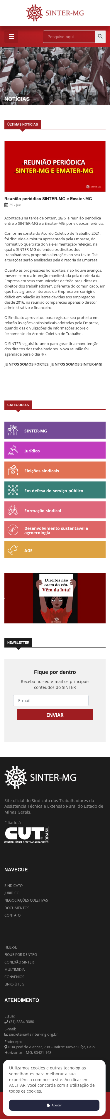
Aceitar (56, 1105)
